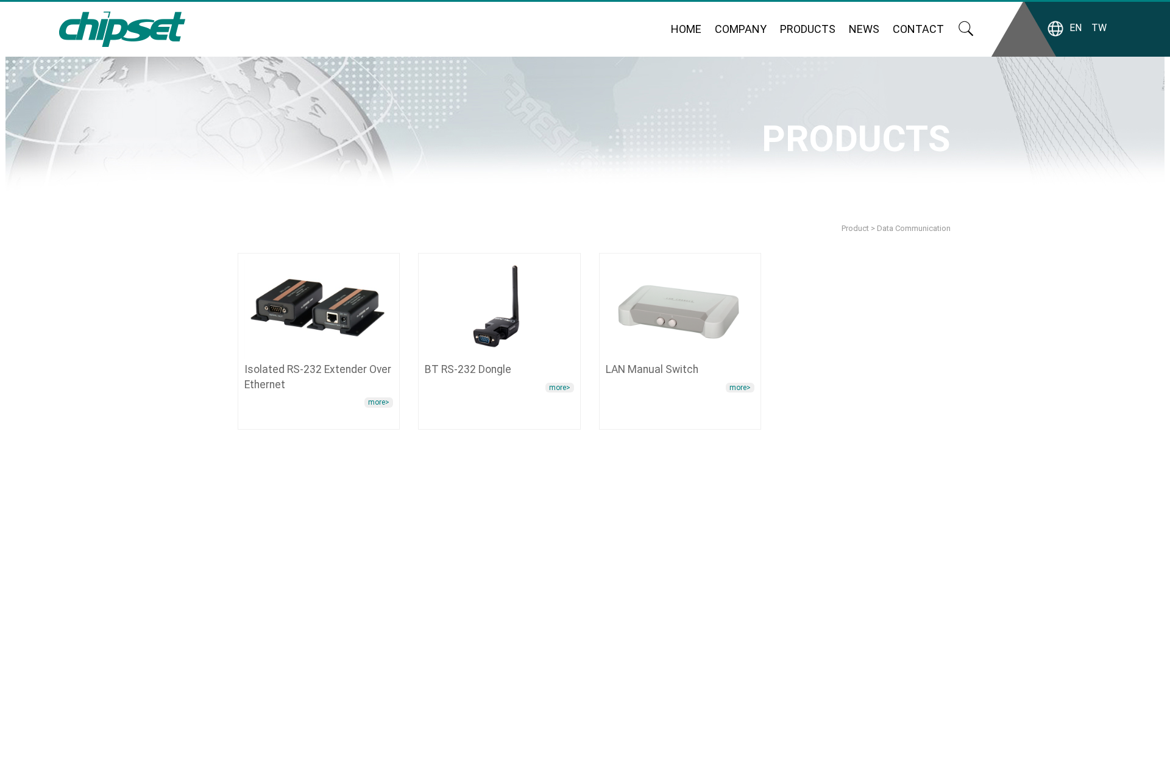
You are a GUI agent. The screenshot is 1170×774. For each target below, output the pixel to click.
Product (855, 228)
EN (1075, 28)
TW (1099, 28)
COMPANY (741, 29)
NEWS (864, 29)
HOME (686, 29)
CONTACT (918, 29)
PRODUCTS (807, 29)
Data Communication (914, 228)
